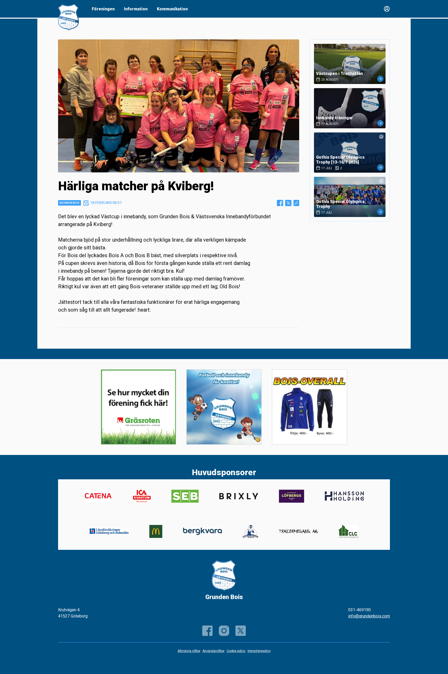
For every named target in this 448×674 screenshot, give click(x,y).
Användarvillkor (213, 651)
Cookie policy (236, 651)
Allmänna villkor (189, 651)
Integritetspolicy (259, 651)
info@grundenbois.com (369, 616)
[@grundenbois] (240, 631)
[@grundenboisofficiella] (224, 631)
